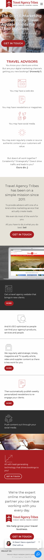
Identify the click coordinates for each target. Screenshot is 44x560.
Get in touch (13, 43)
